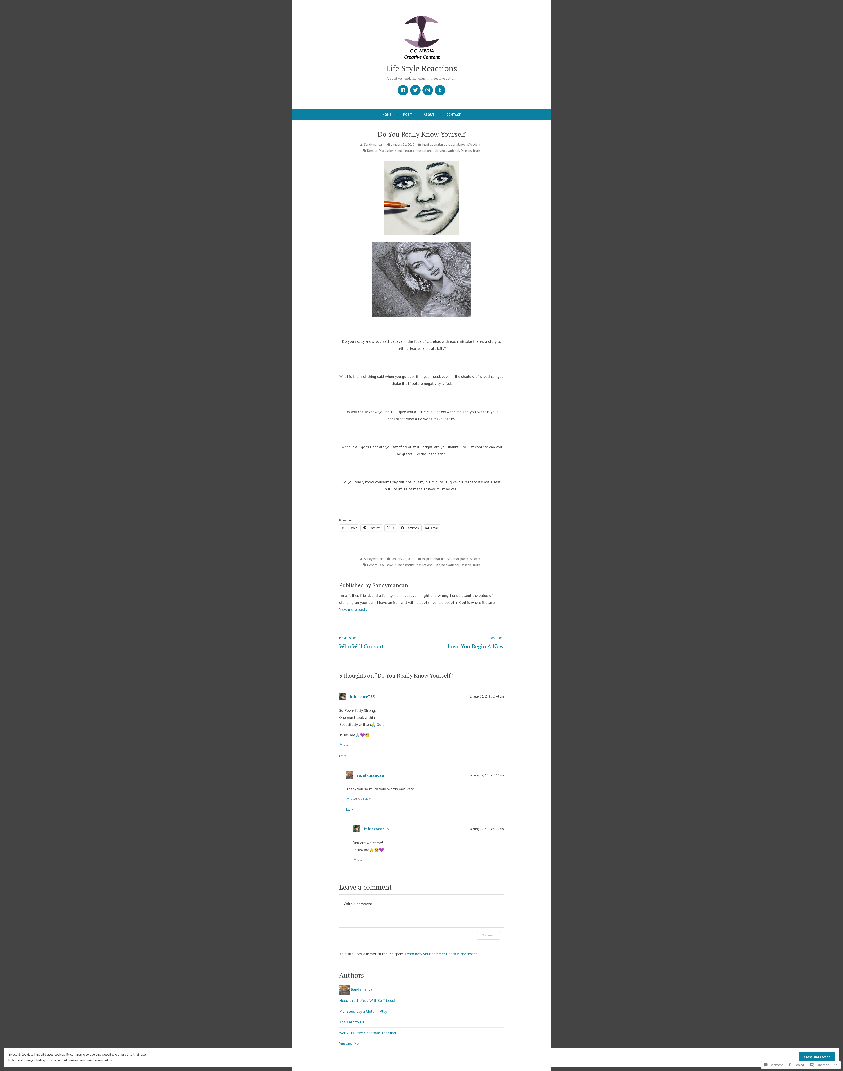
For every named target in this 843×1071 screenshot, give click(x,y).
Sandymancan (374, 144)
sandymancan (370, 775)
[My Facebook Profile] (403, 90)
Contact (453, 115)
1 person (366, 798)
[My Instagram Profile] (427, 90)
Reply (342, 755)
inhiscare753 (362, 696)
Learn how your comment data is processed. (441, 953)
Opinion (466, 151)
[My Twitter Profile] (415, 90)
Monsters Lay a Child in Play (363, 1011)
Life (437, 151)
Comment (488, 935)
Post (407, 115)
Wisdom (474, 144)
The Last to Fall (353, 1021)
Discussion (386, 151)
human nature (405, 151)
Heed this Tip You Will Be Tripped (367, 1000)
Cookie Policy (103, 1060)
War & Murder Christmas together (367, 1032)
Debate (372, 151)
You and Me (349, 1043)
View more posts (353, 609)
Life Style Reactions (421, 68)
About (429, 115)
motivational (450, 144)
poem (464, 144)
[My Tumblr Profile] (440, 90)
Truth (476, 151)
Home (386, 115)
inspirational (431, 144)
